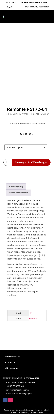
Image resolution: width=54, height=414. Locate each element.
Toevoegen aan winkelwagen (31, 162)
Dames (16, 114)
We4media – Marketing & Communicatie (27, 413)
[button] (48, 16)
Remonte (33, 318)
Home (8, 114)
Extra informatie (18, 192)
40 (30, 313)
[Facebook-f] (5, 400)
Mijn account (11, 368)
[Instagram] (10, 400)
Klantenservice (12, 356)
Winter (25, 114)
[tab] (16, 186)
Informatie (10, 362)
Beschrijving (16, 186)
